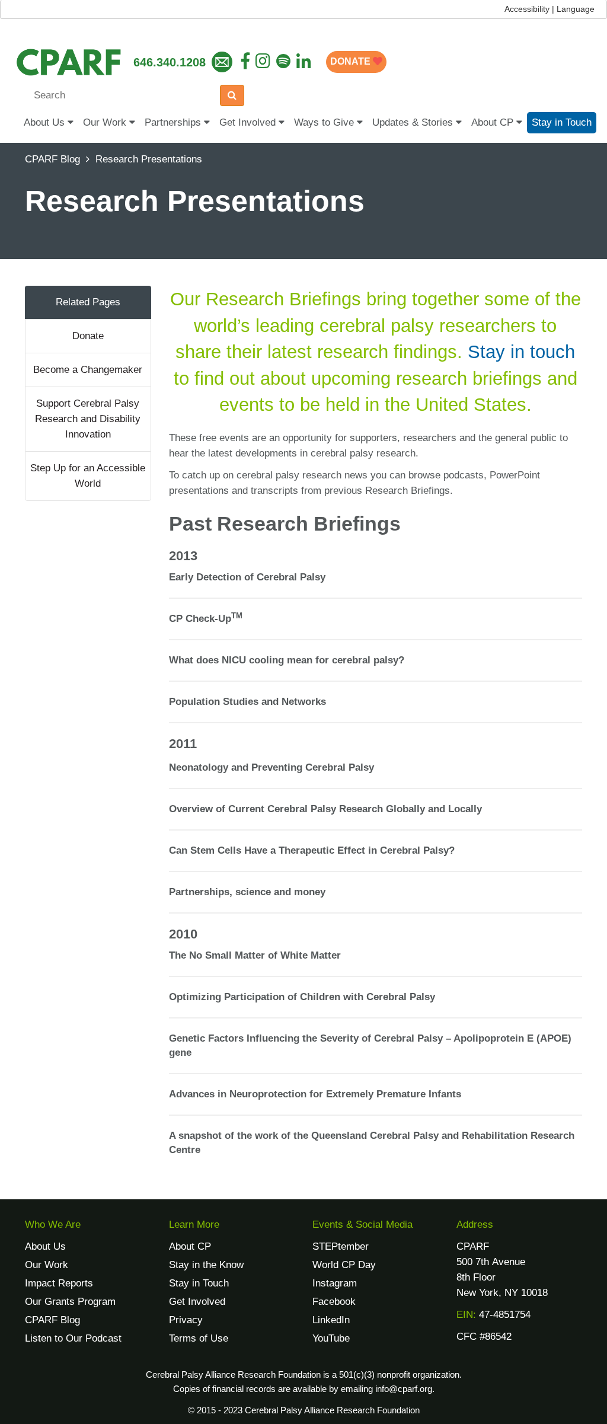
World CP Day (344, 1264)
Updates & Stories (414, 122)
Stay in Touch (562, 122)
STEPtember (340, 1246)
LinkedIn (331, 1320)
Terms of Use (198, 1338)
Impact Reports (59, 1283)
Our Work (106, 122)
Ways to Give (325, 122)
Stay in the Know (206, 1264)
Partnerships (174, 122)
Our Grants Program (70, 1301)
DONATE (351, 61)
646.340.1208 (169, 62)
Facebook (334, 1301)
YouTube (331, 1338)
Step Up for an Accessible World (87, 475)
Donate (88, 335)
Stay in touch (521, 351)
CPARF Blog (52, 159)
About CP (493, 122)
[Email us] (222, 62)
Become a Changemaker (87, 369)
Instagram (334, 1283)
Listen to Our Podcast (73, 1338)
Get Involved (249, 122)
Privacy (186, 1320)
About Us (46, 122)
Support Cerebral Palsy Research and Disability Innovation (87, 419)
